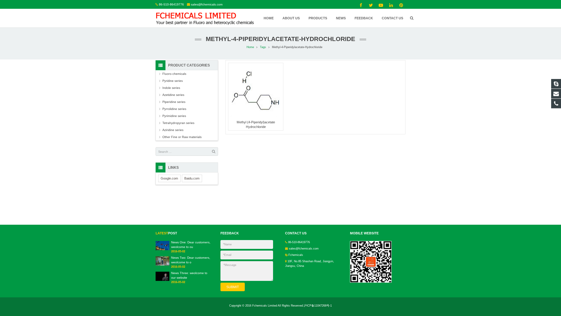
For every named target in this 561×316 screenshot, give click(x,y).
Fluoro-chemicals (174, 73)
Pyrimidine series (174, 116)
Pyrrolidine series (174, 109)
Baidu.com (192, 178)
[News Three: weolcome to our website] (162, 280)
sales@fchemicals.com (207, 4)
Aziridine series (172, 130)
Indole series (171, 88)
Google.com (169, 178)
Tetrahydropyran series (178, 123)
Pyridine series (172, 81)
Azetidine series (173, 95)
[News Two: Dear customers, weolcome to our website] (162, 264)
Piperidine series (173, 102)
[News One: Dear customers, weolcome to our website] (162, 249)
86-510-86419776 (171, 4)
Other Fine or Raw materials (182, 137)
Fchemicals (295, 255)
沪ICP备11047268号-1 (318, 305)
